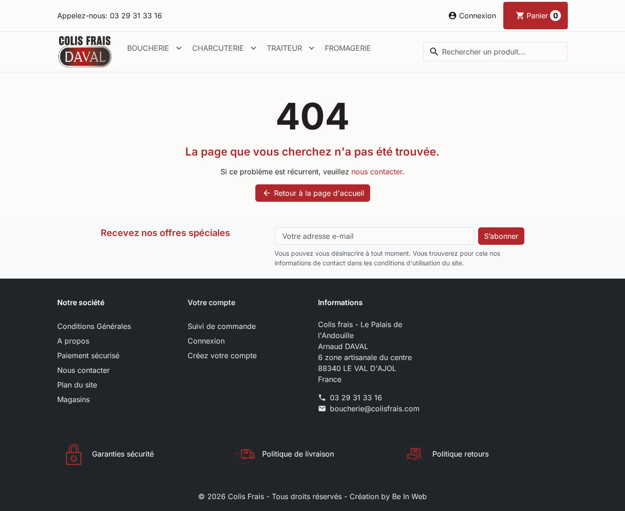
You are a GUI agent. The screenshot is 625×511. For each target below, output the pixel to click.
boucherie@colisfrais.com (375, 408)
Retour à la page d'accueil (313, 193)
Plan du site (77, 384)
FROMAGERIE (348, 48)
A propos (73, 340)
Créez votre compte (222, 355)
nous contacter (376, 171)
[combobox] (495, 51)
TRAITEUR (284, 48)
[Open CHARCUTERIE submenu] (253, 48)
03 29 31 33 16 (356, 397)
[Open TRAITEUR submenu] (312, 48)
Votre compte (211, 302)
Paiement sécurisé (88, 355)
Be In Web (409, 496)
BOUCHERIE (148, 48)
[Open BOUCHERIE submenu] (179, 48)
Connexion (206, 340)
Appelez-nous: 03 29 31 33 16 (109, 15)
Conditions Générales (94, 326)
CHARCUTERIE (218, 48)
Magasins (73, 399)
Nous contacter (83, 370)
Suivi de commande (222, 326)
